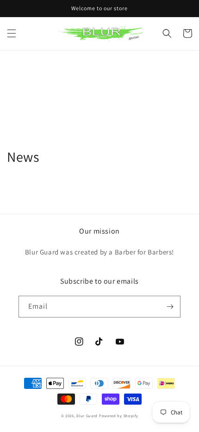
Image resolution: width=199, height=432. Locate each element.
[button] (11, 33)
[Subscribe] (170, 307)
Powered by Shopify (118, 415)
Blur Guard (87, 415)
